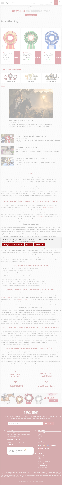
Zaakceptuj (39, 245)
